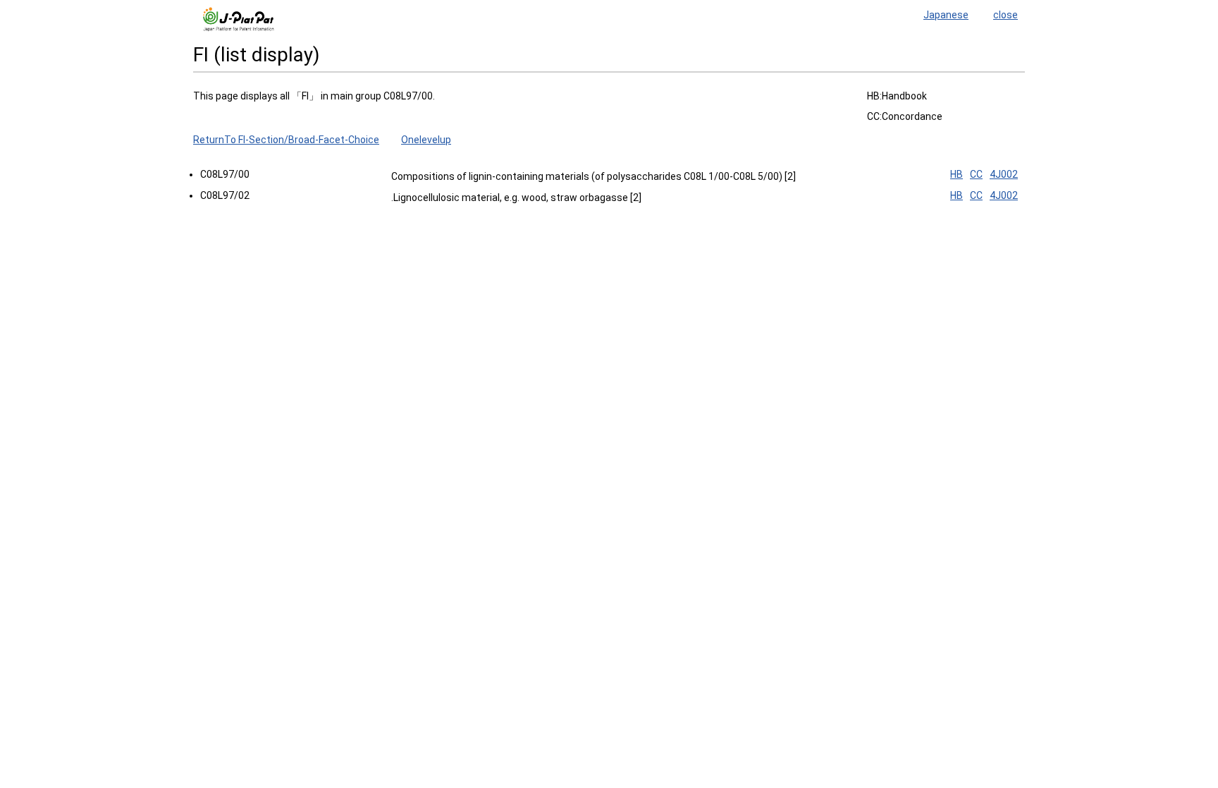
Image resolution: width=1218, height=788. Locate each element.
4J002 (1004, 174)
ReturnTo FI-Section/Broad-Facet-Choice (286, 139)
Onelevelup (426, 139)
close (1005, 14)
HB (956, 174)
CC (976, 174)
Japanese (945, 14)
